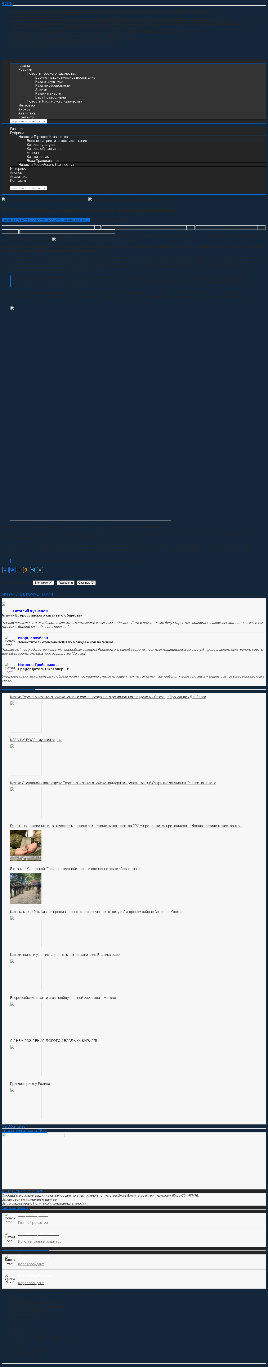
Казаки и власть (48, 93)
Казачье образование (52, 85)
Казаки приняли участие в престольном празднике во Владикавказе (65, 35)
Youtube (16, 1330)
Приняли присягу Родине (30, 47)
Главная (24, 66)
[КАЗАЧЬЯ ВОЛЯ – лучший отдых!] (25, 759)
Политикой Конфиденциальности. (60, 1203)
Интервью (26, 105)
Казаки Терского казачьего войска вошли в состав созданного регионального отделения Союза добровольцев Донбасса (108, 11)
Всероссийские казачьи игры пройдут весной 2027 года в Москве (63, 39)
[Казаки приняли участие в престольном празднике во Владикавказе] (25, 974)
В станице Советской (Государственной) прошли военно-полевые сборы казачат (76, 27)
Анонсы (24, 109)
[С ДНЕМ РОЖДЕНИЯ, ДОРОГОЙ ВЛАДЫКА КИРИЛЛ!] (25, 1060)
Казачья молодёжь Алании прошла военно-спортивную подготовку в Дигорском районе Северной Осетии (97, 31)
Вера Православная (51, 97)
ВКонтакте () (43, 582)
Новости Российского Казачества (54, 101)
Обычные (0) (86, 582)
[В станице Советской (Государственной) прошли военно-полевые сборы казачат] (25, 888)
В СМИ (7, 4)
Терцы (85, 220)
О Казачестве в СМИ (18, 688)
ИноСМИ (17, 1342)
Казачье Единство (16, 220)
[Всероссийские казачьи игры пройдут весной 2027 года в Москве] (25, 1017)
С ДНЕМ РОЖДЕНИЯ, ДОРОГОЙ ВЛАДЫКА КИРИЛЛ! (54, 43)
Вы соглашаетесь (16, 1203)
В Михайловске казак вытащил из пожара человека (88, 210)
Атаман (41, 89)
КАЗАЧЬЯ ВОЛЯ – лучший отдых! (36, 15)
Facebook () (65, 582)
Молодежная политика (28, 1310)
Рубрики (25, 69)
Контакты (26, 117)
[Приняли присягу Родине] (25, 1103)
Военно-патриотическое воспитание (65, 77)
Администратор (120, 220)
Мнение (16, 1358)
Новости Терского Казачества (51, 73)
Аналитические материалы (31, 1314)
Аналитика (27, 113)
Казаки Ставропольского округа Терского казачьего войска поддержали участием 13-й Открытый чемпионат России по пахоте (113, 19)
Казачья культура (49, 81)
